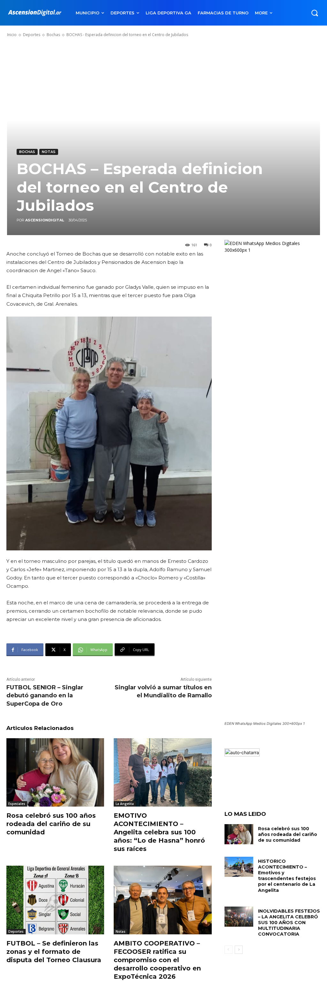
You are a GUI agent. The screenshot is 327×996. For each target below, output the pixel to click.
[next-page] (239, 950)
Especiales (16, 803)
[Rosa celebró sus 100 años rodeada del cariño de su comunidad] (55, 772)
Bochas (53, 34)
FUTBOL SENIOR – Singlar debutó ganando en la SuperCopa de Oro (44, 695)
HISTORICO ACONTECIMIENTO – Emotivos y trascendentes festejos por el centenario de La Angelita (287, 875)
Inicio (12, 34)
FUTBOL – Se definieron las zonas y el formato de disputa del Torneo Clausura (53, 951)
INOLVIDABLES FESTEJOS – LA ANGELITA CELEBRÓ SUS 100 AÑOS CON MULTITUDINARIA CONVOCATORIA (289, 922)
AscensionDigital (44, 220)
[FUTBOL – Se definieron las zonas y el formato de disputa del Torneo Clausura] (55, 900)
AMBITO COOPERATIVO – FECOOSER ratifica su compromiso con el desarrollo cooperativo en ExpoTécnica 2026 (157, 959)
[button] (314, 13)
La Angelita (125, 803)
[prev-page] (228, 950)
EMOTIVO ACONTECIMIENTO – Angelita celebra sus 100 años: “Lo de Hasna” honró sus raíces (159, 832)
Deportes (31, 34)
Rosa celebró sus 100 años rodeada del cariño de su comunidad (51, 824)
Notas (49, 151)
